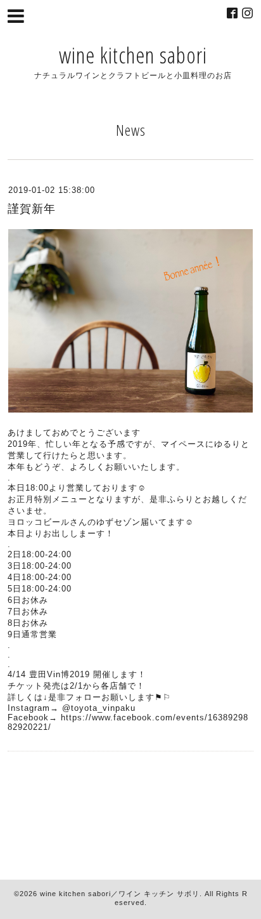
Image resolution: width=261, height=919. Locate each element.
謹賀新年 (32, 208)
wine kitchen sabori (133, 55)
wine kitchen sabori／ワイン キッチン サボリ (120, 893)
